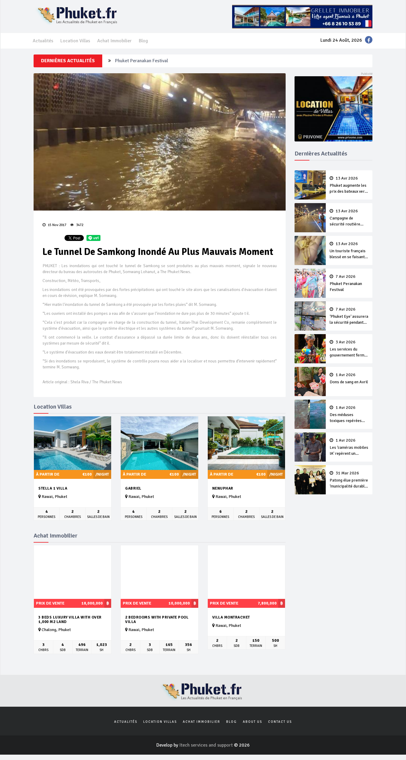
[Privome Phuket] (334, 108)
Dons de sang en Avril (349, 378)
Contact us (280, 722)
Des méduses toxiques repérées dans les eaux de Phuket (346, 414)
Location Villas (75, 41)
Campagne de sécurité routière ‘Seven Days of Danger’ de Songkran (348, 218)
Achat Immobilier (114, 41)
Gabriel (133, 488)
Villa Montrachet (231, 617)
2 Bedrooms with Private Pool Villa (156, 619)
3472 (79, 225)
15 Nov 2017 (56, 225)
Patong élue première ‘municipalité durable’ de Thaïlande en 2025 (349, 480)
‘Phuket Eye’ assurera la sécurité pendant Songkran (349, 316)
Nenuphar (222, 488)
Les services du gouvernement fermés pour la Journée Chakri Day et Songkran (349, 349)
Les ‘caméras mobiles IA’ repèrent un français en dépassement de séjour (349, 447)
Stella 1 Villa (52, 488)
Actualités (43, 41)
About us (252, 722)
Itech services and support (206, 745)
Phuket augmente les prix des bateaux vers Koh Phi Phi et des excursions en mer (348, 185)
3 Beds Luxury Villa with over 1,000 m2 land (70, 619)
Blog (143, 41)
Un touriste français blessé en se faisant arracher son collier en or (348, 251)
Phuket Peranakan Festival (141, 61)
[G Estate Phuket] (302, 16)
